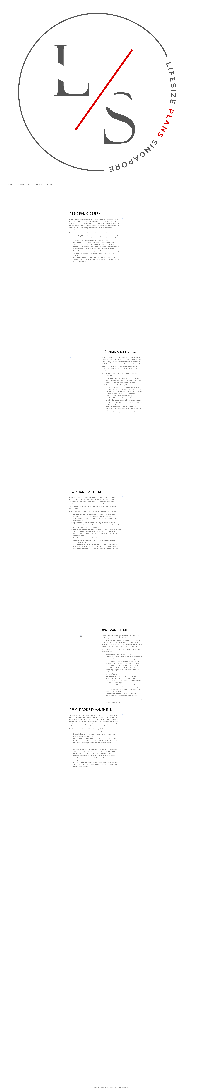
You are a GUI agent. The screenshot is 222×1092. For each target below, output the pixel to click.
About (10, 185)
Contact (39, 185)
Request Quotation (66, 184)
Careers (50, 185)
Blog (30, 185)
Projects (20, 185)
